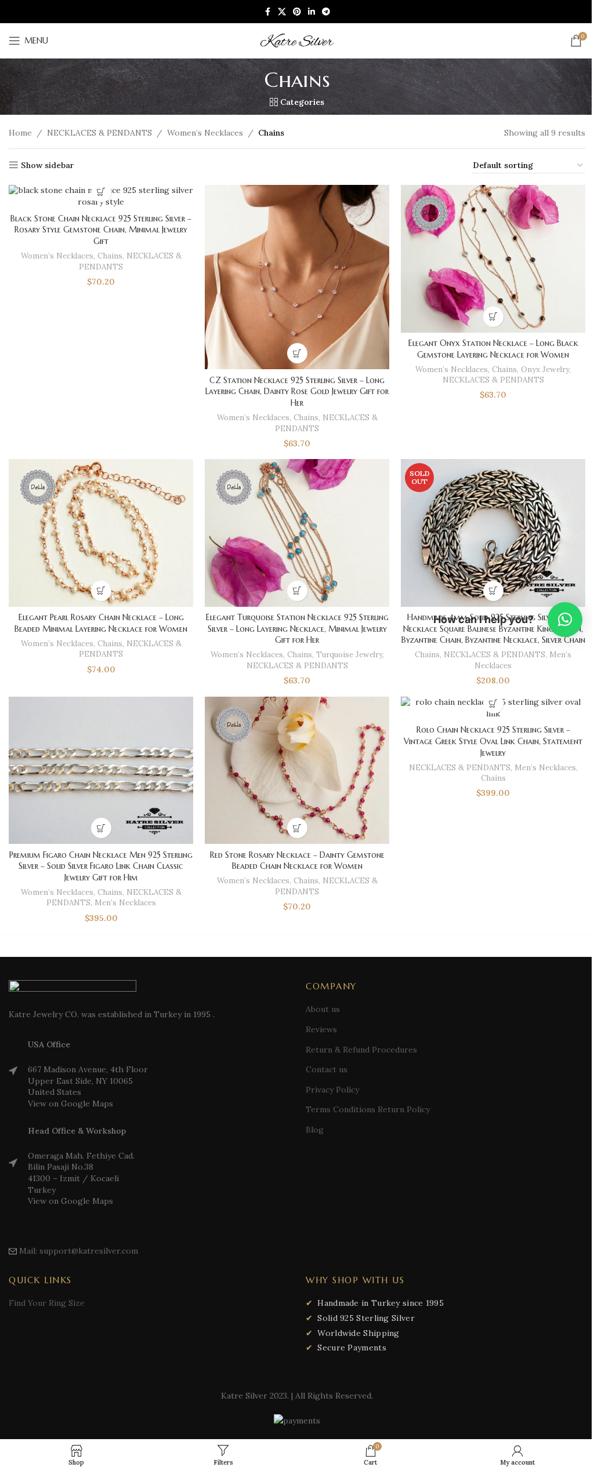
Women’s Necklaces (205, 133)
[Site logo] (297, 40)
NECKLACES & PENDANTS (99, 133)
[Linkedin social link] (311, 12)
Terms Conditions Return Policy (368, 1109)
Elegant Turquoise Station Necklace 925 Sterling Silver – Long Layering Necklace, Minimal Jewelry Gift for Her (297, 628)
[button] (101, 192)
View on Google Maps (70, 1103)
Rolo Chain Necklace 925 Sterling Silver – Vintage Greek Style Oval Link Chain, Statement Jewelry (493, 741)
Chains (109, 256)
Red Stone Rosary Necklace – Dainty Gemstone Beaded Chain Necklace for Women (297, 861)
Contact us (326, 1069)
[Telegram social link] (326, 12)
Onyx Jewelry (545, 369)
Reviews (321, 1029)
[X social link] (281, 12)
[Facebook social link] (267, 12)
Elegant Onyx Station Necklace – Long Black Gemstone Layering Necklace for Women (493, 349)
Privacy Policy (332, 1089)
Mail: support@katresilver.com (78, 1251)
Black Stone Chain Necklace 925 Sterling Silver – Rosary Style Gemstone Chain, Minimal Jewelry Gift (100, 229)
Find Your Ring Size (47, 1303)
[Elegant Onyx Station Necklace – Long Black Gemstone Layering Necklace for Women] (493, 258)
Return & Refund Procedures (361, 1049)
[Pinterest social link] (297, 12)
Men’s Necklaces (125, 903)
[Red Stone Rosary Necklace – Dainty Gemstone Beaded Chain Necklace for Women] (297, 770)
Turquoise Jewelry (349, 655)
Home (20, 133)
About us (323, 1009)
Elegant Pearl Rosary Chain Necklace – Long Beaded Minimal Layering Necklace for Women (101, 623)
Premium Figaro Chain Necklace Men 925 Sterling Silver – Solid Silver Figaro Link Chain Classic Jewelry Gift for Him (101, 866)
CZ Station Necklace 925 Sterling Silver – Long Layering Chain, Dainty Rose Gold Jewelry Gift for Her (297, 391)
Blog (315, 1129)
